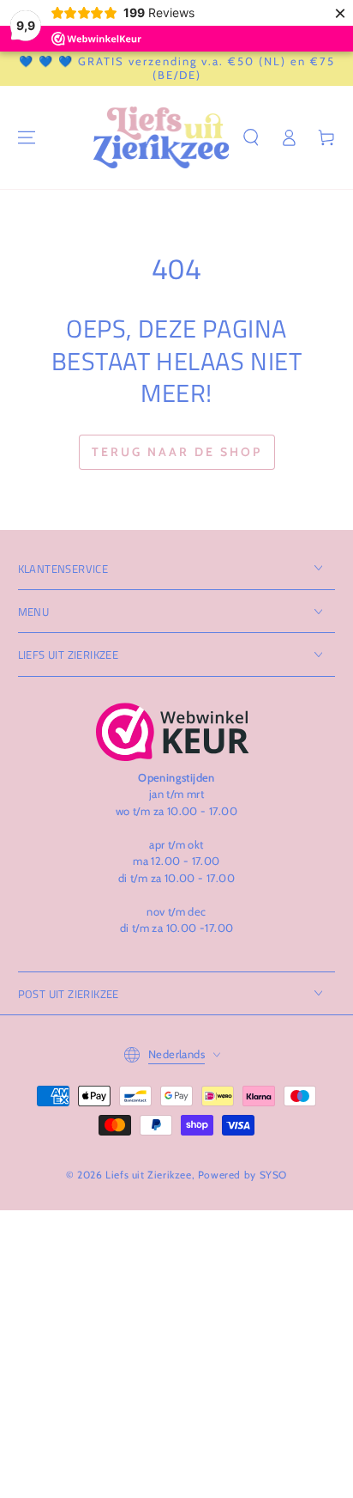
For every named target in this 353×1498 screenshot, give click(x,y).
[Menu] (26, 137)
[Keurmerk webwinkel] (172, 732)
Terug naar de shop (177, 452)
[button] (251, 137)
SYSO (273, 1174)
